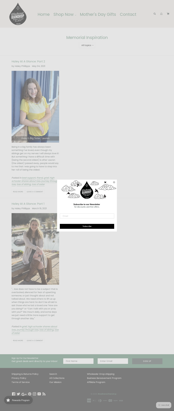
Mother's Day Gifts (98, 14)
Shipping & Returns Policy (25, 374)
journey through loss (27, 329)
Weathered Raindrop (107, 394)
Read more (18, 192)
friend (40, 177)
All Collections (56, 378)
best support (29, 177)
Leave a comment (35, 192)
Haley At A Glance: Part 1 (28, 204)
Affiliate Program (96, 382)
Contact (128, 14)
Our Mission (55, 382)
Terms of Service (21, 382)
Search (53, 374)
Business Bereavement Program (104, 378)
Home (44, 14)
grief (46, 177)
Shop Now (64, 14)
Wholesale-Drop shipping (100, 374)
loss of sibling (24, 184)
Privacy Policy (19, 378)
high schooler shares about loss (33, 179)
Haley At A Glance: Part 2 (28, 61)
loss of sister (38, 184)
